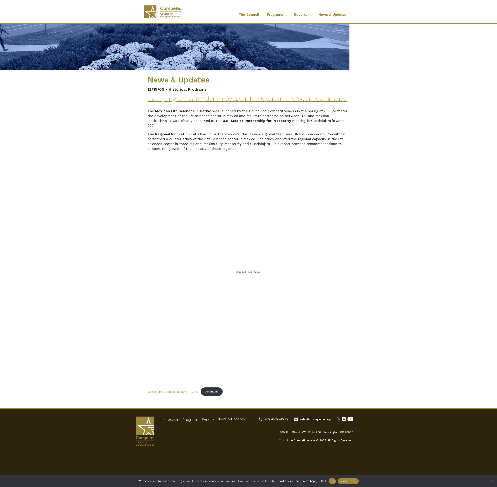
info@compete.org (315, 419)
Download (212, 391)
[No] (492, 481)
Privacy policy (348, 481)
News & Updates (332, 14)
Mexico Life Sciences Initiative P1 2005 (173, 391)
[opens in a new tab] (339, 418)
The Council (249, 14)
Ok (332, 481)
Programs (275, 14)
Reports (300, 14)
